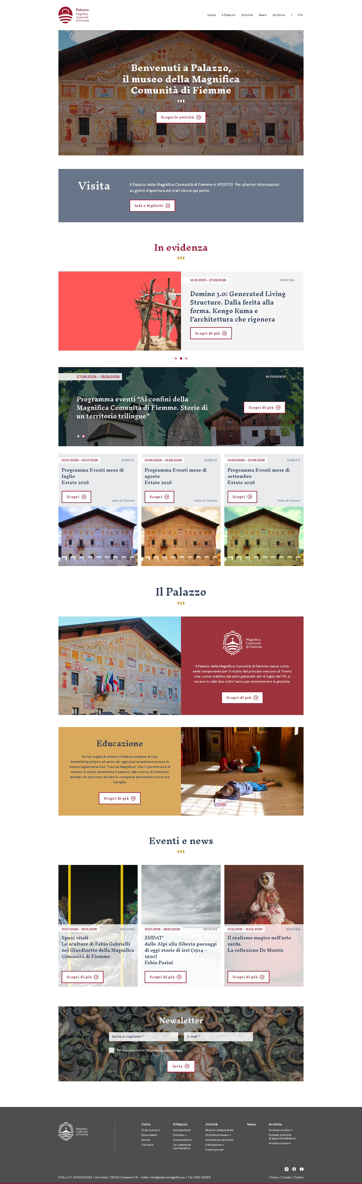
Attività (212, 1124)
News (251, 1124)
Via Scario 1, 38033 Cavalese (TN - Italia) (121, 1177)
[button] (176, 358)
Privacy (274, 1177)
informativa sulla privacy (164, 1050)
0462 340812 (202, 1177)
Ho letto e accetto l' (149, 1050)
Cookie (286, 1177)
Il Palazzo (180, 1124)
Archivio (275, 1124)
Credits (299, 1177)
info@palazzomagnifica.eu (168, 1177)
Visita (145, 1124)
